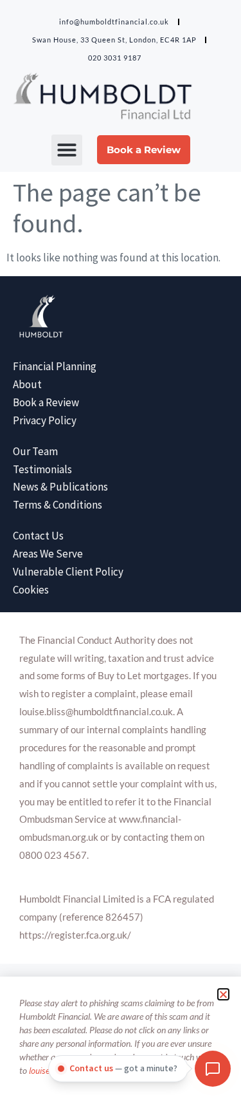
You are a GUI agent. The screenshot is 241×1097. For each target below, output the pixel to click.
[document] (120, 548)
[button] (223, 994)
